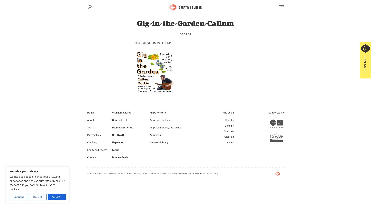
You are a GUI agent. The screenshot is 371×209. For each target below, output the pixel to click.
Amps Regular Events (161, 120)
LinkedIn (229, 125)
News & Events (120, 120)
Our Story (92, 142)
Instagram (228, 136)
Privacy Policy (199, 173)
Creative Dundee (185, 7)
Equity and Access (97, 150)
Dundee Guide (120, 157)
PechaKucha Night (122, 127)
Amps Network (158, 112)
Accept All (57, 197)
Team (90, 127)
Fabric (115, 150)
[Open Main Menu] (281, 6)
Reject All (37, 197)
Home (90, 112)
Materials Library (159, 142)
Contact (91, 157)
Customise (19, 197)
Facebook (228, 131)
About (90, 120)
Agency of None (184, 173)
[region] (38, 184)
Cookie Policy (212, 173)
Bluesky (229, 120)
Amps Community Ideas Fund (165, 127)
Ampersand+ (157, 135)
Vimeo (230, 142)
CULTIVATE (118, 135)
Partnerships (94, 135)
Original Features (121, 112)
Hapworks (117, 142)
